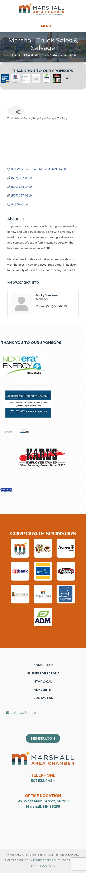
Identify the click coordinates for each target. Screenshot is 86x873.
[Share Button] (15, 111)
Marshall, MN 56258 (43, 806)
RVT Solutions (44, 865)
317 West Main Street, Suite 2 (43, 801)
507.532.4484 (43, 781)
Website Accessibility (45, 860)
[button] (45, 726)
